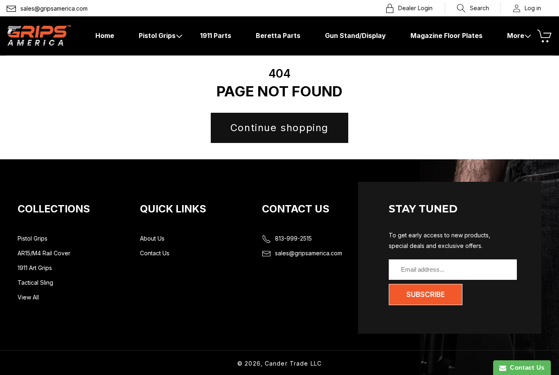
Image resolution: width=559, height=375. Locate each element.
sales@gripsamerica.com (54, 8)
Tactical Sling (35, 282)
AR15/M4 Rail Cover (44, 253)
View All (28, 297)
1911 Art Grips (35, 267)
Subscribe (425, 294)
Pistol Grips (32, 238)
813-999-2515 (293, 238)
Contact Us (154, 253)
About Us (152, 238)
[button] (472, 8)
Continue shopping (279, 128)
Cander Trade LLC (293, 363)
